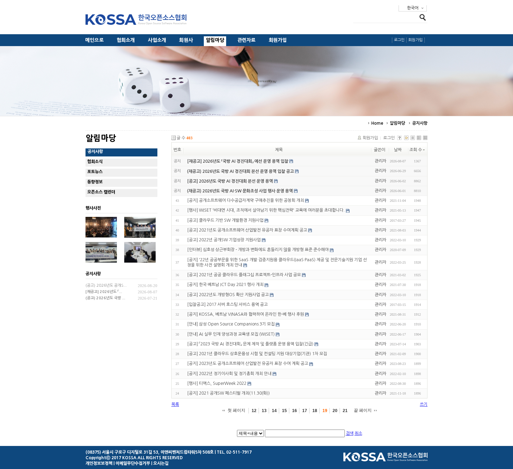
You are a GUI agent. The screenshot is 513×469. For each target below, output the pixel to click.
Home (377, 123)
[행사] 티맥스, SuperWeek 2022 (216, 383)
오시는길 (161, 463)
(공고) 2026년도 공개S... (106, 285)
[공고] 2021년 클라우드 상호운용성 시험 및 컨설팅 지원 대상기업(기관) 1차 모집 (257, 354)
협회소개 (126, 40)
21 (345, 410)
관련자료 (246, 40)
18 (314, 410)
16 (294, 410)
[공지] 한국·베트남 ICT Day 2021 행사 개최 (225, 285)
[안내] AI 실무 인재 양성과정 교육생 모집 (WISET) (231, 334)
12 (254, 410)
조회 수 (415, 150)
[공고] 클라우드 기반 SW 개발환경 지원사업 (225, 220)
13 (264, 410)
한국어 (412, 8)
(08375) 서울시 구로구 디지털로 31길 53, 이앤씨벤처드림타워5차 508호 (150, 452)
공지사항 (420, 123)
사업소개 (157, 40)
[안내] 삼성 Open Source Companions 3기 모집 (231, 324)
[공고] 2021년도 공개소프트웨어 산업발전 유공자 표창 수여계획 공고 (247, 230)
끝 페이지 (363, 410)
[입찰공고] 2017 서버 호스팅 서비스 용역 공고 (227, 304)
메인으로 (94, 40)
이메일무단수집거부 (133, 463)
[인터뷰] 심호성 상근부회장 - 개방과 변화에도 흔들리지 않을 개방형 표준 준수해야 (258, 250)
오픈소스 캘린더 (101, 192)
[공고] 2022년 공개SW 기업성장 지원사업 (224, 240)
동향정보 (95, 182)
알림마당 (215, 40)
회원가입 (278, 40)
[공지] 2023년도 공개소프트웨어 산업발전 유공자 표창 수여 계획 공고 (247, 364)
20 (335, 410)
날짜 (398, 150)
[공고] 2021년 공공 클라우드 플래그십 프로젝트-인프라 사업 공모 (244, 275)
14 (274, 410)
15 (284, 410)
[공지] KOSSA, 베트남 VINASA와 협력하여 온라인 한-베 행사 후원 (245, 314)
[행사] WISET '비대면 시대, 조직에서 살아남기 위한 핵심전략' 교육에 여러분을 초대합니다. (266, 210)
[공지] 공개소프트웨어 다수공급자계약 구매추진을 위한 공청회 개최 (245, 200)
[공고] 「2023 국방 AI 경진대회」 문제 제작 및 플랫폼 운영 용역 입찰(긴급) (250, 344)
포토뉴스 (95, 172)
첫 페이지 (236, 410)
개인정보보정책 (99, 463)
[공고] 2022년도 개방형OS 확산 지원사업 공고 (228, 295)
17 (304, 410)
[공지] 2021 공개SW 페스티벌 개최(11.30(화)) (228, 393)
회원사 (186, 40)
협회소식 (95, 162)
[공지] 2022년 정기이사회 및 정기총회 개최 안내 (229, 374)
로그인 (399, 40)
